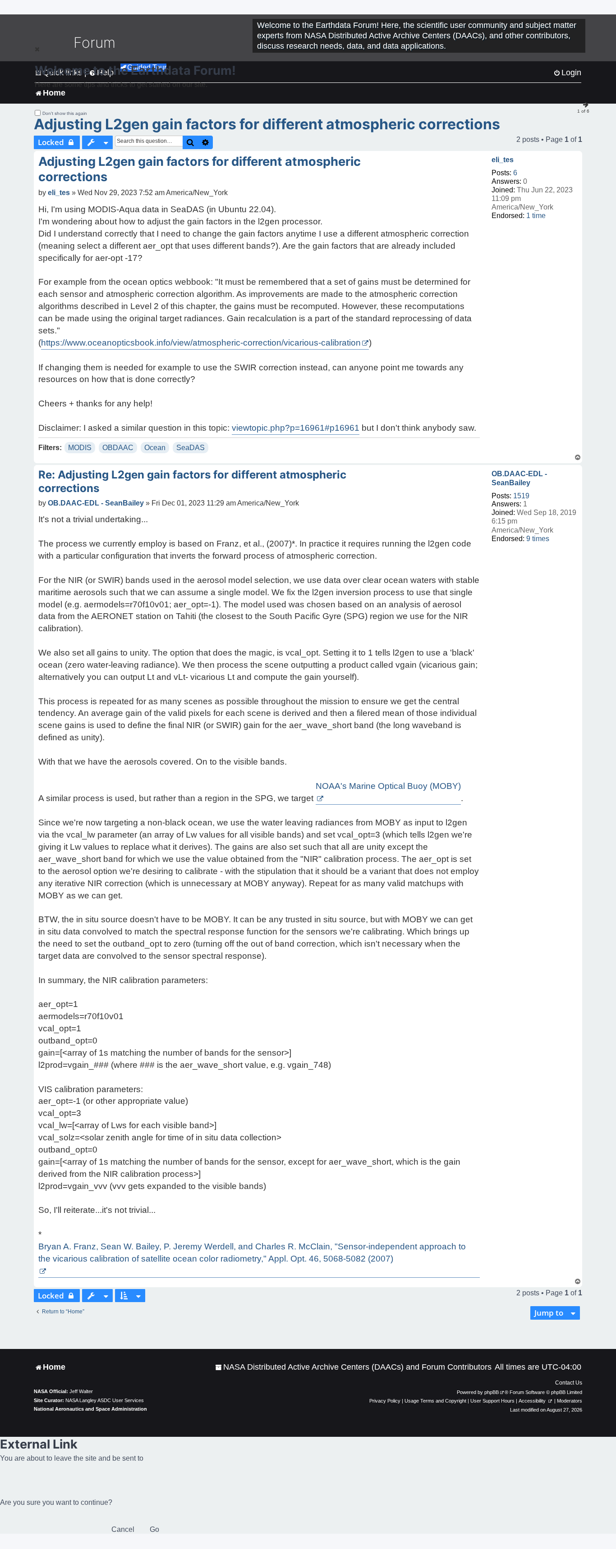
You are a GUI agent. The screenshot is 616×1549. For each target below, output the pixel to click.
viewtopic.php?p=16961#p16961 (295, 428)
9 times (537, 538)
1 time (536, 215)
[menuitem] (353, 1367)
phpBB (491, 1392)
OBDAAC (117, 447)
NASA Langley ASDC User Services (104, 1400)
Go (154, 1529)
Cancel (122, 1529)
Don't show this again (64, 113)
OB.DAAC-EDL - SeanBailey (519, 478)
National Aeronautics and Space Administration (90, 1409)
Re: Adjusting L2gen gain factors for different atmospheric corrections (192, 481)
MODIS (80, 447)
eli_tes (503, 160)
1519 (521, 496)
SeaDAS (190, 447)
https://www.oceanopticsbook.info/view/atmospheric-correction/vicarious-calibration (201, 342)
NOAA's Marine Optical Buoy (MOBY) (388, 786)
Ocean (154, 447)
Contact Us (568, 1383)
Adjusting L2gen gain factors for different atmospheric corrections (267, 124)
